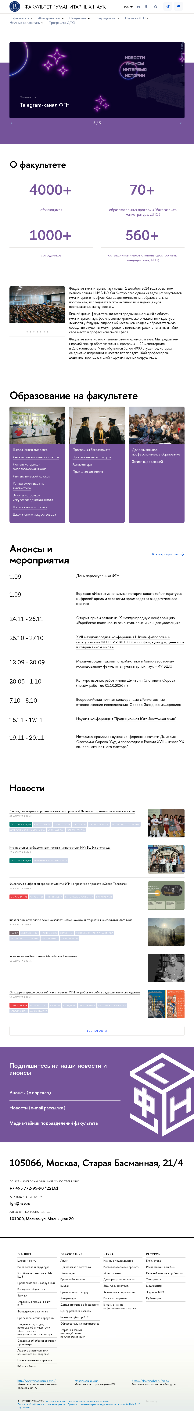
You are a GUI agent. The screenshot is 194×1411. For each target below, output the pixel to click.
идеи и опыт (38, 1005)
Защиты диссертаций (116, 1285)
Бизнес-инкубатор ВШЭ (74, 1317)
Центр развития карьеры (75, 1311)
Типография (153, 1279)
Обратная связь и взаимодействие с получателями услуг (72, 1333)
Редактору (151, 1401)
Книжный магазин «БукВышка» (164, 1273)
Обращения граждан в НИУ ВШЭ (34, 1303)
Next (181, 123)
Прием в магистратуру (74, 1292)
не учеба (55, 1005)
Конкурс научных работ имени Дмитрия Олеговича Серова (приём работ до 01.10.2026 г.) (125, 683)
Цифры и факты (27, 1260)
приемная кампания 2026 (50, 860)
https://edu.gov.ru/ (86, 1381)
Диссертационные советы (119, 1279)
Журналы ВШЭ (155, 1292)
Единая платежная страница (34, 1360)
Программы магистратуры (92, 457)
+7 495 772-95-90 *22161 (34, 1188)
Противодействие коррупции (35, 1318)
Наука (14, 933)
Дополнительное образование (79, 1304)
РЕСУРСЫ (153, 1254)
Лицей (64, 1260)
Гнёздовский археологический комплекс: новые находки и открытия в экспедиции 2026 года (70, 920)
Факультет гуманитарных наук (65, 6)
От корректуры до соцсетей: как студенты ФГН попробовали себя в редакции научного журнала (74, 992)
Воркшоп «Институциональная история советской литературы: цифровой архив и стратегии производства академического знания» (129, 598)
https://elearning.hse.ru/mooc (150, 1381)
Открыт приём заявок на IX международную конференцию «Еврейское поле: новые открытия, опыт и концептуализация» (128, 620)
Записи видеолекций (147, 461)
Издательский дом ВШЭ (160, 1267)
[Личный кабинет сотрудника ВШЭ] (146, 6)
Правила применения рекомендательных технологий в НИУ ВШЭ (104, 1404)
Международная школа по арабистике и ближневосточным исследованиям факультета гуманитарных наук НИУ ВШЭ (125, 663)
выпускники (42, 824)
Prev (11, 123)
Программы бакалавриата (91, 449)
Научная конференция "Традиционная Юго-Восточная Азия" (126, 718)
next (70, 307)
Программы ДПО (62, 22)
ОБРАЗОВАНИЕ (71, 1254)
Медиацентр (154, 1285)
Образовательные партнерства (79, 1323)
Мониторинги (112, 1273)
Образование (18, 896)
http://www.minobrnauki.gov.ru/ (36, 1381)
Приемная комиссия (88, 471)
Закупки (22, 1295)
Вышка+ (65, 1285)
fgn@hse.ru (19, 1203)
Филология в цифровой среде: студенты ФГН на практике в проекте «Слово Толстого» (68, 884)
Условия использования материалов (89, 1401)
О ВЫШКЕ (24, 1254)
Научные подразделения (118, 1260)
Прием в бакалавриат (73, 1279)
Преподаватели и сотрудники (36, 1283)
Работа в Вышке (26, 1366)
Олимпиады (67, 1273)
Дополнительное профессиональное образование (156, 452)
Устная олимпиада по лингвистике (29, 485)
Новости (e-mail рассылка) (37, 1107)
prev (5, 307)
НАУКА (108, 1254)
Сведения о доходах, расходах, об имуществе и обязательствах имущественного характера (34, 1329)
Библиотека (153, 1260)
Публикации (153, 1298)
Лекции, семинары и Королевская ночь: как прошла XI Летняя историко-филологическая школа (72, 811)
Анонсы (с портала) (30, 1092)
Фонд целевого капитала (32, 1311)
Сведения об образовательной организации (36, 1342)
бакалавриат (56, 830)
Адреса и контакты (56, 1401)
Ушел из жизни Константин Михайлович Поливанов (43, 956)
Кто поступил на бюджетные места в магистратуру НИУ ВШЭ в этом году (59, 847)
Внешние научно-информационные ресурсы (119, 1306)
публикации (54, 896)
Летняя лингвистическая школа (36, 457)
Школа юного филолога (30, 449)
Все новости (97, 1030)
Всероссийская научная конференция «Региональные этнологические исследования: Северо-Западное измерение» (128, 702)
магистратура (76, 830)
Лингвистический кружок (31, 476)
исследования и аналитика (94, 933)
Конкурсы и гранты (115, 1298)
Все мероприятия (165, 554)
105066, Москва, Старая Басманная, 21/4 (96, 1162)
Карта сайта (23, 1407)
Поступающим (20, 824)
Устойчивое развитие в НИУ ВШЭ (34, 1274)
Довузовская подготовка (76, 1267)
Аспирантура (82, 464)
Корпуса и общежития (31, 1289)
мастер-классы (99, 824)
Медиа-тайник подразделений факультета (53, 1123)
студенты (79, 824)
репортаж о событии (126, 824)
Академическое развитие (119, 1292)
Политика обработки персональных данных (41, 1404)
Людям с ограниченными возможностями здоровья (33, 1352)
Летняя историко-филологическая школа (29, 466)
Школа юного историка (30, 507)
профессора (62, 824)
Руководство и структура (33, 1267)
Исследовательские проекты (121, 1267)
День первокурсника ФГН (97, 575)
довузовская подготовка (27, 830)
